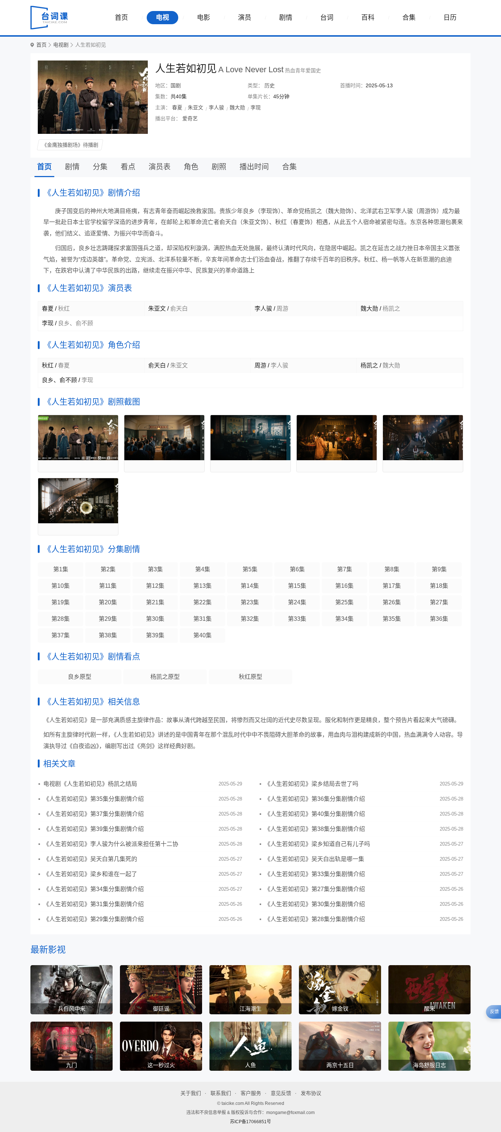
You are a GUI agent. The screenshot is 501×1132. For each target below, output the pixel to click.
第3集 (155, 569)
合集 (409, 17)
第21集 (155, 602)
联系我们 (221, 1093)
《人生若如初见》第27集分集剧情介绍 (314, 889)
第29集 (108, 619)
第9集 (439, 569)
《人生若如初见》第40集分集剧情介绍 (314, 814)
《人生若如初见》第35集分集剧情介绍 (93, 799)
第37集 (60, 635)
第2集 (108, 569)
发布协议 (311, 1093)
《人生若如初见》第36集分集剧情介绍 (314, 799)
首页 (121, 17)
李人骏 (216, 107)
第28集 (60, 619)
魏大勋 (237, 107)
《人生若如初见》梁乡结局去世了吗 (311, 784)
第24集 (297, 602)
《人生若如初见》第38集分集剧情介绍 (314, 829)
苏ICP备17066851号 (250, 1121)
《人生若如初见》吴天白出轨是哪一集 (314, 859)
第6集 (297, 569)
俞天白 (157, 365)
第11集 (108, 586)
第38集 (108, 635)
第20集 (108, 602)
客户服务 (251, 1093)
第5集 (249, 569)
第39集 (155, 635)
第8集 (391, 569)
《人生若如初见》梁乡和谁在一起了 (90, 874)
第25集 (344, 602)
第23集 (250, 602)
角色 (191, 167)
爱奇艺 (190, 118)
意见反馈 (281, 1093)
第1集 (60, 569)
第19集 (60, 602)
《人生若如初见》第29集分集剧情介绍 (93, 919)
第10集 (60, 586)
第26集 (392, 602)
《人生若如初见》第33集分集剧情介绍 (314, 874)
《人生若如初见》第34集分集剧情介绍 (93, 889)
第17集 (392, 586)
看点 (128, 167)
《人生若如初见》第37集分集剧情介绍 (93, 814)
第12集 (155, 586)
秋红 (48, 365)
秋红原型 (250, 677)
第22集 (202, 602)
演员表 (160, 167)
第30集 (155, 619)
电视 (162, 17)
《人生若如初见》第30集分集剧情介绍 (314, 904)
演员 (244, 17)
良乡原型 (79, 677)
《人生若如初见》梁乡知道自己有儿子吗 (317, 844)
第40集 (202, 635)
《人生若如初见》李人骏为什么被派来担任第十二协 (110, 844)
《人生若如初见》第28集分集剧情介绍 (314, 919)
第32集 (250, 619)
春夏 (177, 107)
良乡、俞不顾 (59, 380)
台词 (326, 17)
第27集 (439, 602)
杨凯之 (369, 365)
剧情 (285, 17)
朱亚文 (195, 107)
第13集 (202, 586)
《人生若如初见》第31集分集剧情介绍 (93, 904)
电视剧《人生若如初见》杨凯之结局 (90, 784)
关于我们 (190, 1093)
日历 (450, 17)
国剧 (176, 85)
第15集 (297, 586)
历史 (269, 85)
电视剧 (61, 45)
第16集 (344, 586)
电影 (203, 17)
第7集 (344, 569)
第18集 (439, 586)
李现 (256, 107)
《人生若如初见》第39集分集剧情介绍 (93, 829)
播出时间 (254, 167)
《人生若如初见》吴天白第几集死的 (90, 859)
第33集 (297, 619)
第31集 (202, 619)
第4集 (202, 569)
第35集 (392, 619)
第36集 (439, 619)
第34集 (344, 619)
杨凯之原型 (165, 677)
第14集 (250, 586)
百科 (367, 17)
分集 (100, 167)
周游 (260, 365)
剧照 (219, 167)
